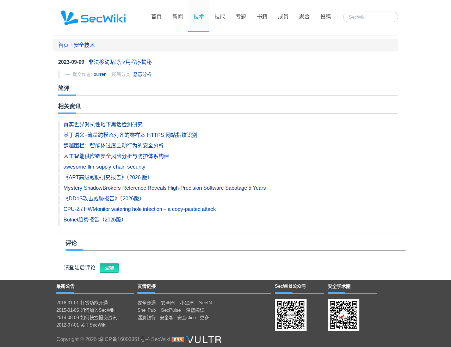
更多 (204, 317)
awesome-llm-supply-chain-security (104, 167)
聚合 (304, 16)
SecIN (205, 302)
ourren (100, 74)
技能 (220, 16)
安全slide (186, 317)
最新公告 (65, 286)
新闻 (177, 16)
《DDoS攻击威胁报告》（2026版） (103, 198)
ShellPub (146, 310)
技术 (198, 16)
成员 (283, 16)
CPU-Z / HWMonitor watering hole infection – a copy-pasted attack (139, 209)
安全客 (166, 317)
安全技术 (84, 45)
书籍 (262, 16)
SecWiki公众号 (290, 286)
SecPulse (171, 310)
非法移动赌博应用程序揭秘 (120, 62)
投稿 (325, 16)
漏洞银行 (146, 317)
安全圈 (168, 302)
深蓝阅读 (195, 310)
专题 (241, 16)
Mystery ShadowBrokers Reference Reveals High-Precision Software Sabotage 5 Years (164, 188)
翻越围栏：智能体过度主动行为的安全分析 (113, 145)
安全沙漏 (146, 302)
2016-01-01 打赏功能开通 (82, 302)
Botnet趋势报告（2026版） (94, 220)
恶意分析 (142, 74)
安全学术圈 (339, 286)
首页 (156, 16)
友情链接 (146, 286)
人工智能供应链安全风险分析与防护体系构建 (116, 156)
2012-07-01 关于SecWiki (81, 325)
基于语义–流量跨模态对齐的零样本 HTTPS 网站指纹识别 (130, 135)
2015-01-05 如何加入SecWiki (86, 310)
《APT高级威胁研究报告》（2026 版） (108, 177)
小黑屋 (187, 302)
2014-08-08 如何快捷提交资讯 (86, 317)
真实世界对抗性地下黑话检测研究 (103, 124)
